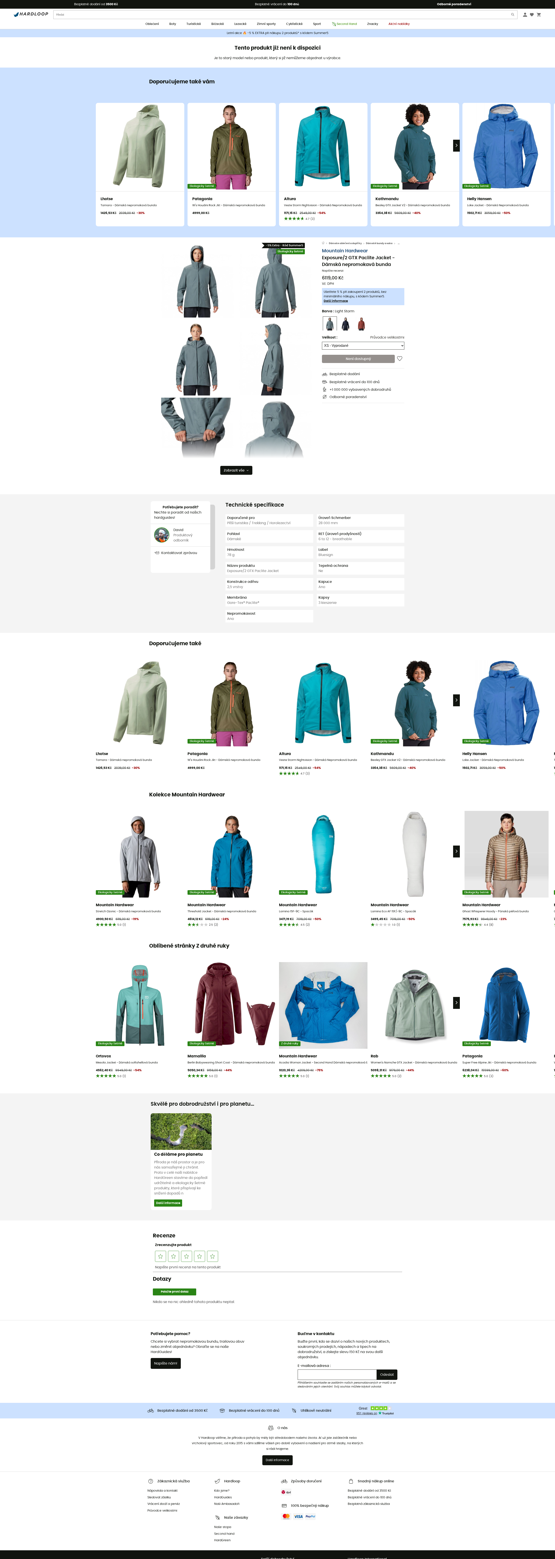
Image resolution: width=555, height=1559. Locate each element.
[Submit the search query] (513, 15)
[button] (197, 280)
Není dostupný (358, 359)
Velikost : (329, 337)
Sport (317, 24)
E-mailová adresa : (314, 1366)
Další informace (336, 301)
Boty (172, 24)
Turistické (193, 24)
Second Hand (347, 24)
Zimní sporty (266, 24)
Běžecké (217, 24)
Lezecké (240, 24)
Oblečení (152, 24)
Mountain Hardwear (345, 251)
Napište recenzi (332, 270)
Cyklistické (294, 24)
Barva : (338, 311)
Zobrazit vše (234, 470)
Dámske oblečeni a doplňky (345, 243)
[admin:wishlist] (399, 359)
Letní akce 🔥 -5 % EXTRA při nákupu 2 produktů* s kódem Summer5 (277, 33)
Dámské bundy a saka (379, 243)
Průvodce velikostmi (387, 337)
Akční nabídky (399, 24)
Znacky (372, 24)
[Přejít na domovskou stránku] (325, 243)
